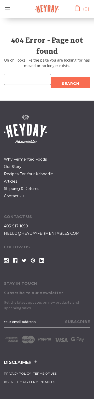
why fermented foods (25, 159)
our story (12, 166)
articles (10, 181)
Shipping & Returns (21, 188)
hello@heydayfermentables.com (42, 233)
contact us (14, 196)
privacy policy (17, 373)
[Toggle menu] (7, 9)
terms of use (45, 373)
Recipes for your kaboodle (28, 174)
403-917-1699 (16, 226)
